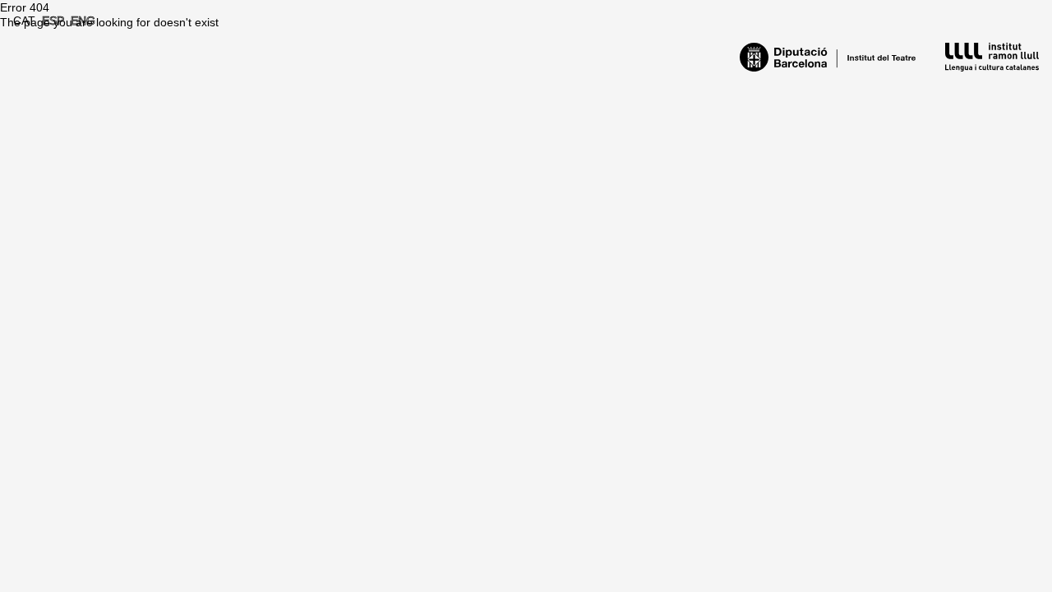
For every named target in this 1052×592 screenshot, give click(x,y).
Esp (53, 20)
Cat (24, 20)
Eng (83, 20)
